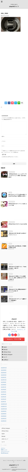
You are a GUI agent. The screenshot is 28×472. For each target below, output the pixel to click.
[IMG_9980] (15, 103)
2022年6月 (3, 370)
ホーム (4, 460)
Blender (6, 349)
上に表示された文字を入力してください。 (10, 156)
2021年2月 (3, 399)
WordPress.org (4, 453)
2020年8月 (3, 413)
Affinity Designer (8, 354)
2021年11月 (3, 379)
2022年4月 (3, 372)
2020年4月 (3, 421)
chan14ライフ (14, 6)
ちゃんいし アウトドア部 (14, 339)
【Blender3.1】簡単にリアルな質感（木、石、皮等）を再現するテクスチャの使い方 (17, 278)
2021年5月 (3, 392)
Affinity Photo (7, 352)
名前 (3, 136)
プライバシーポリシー (11, 460)
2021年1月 (3, 401)
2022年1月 (3, 377)
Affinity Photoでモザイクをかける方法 (17, 224)
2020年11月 (4, 406)
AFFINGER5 (14, 470)
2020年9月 (3, 411)
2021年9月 (3, 382)
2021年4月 (3, 394)
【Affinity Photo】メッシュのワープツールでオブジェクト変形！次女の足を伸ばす (17, 175)
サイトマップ (19, 460)
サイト (3, 145)
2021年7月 (3, 387)
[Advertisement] (14, 53)
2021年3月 (3, 396)
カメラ (5, 357)
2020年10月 (4, 408)
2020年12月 (4, 404)
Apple (5, 347)
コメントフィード (5, 451)
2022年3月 (3, 375)
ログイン (3, 448)
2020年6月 (3, 416)
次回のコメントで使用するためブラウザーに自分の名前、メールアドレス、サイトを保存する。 (13, 151)
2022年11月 (4, 367)
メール (3, 141)
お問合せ (6, 359)
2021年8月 (3, 384)
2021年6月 (3, 389)
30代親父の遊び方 (14, 467)
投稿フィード (4, 449)
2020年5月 (3, 418)
